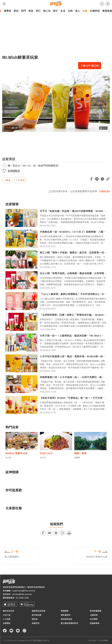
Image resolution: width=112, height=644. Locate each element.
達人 (77, 10)
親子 (55, 10)
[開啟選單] (4, 4)
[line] (18, 631)
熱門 (23, 10)
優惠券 (7, 10)
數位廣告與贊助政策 (69, 623)
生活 (62, 10)
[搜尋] (102, 4)
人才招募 (6, 619)
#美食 (7, 180)
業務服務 (64, 610)
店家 (84, 10)
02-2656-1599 (22, 597)
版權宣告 (35, 623)
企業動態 (6, 623)
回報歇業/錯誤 (104, 191)
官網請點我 (14, 170)
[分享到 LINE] (97, 179)
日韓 (70, 10)
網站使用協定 (66, 619)
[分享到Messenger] (102, 179)
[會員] (108, 4)
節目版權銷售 (95, 610)
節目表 (35, 619)
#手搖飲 (20, 180)
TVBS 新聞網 (103, 640)
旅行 (38, 10)
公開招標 (94, 615)
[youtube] (11, 631)
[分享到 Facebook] (91, 179)
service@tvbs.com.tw (22, 594)
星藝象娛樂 (94, 623)
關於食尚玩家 (8, 610)
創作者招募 (36, 615)
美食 (30, 10)
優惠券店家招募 (38, 610)
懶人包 (47, 10)
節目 (16, 10)
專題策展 (107, 10)
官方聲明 (94, 619)
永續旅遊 (95, 10)
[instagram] (24, 631)
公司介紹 (6, 615)
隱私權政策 (65, 615)
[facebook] (5, 631)
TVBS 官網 (92, 640)
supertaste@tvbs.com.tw (23, 590)
